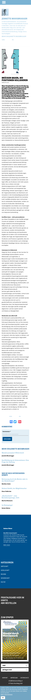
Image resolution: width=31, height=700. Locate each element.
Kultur (3, 582)
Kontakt (5, 678)
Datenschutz (24, 678)
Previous (2, 542)
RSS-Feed (2, 611)
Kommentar (7, 431)
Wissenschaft (5, 578)
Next (28, 542)
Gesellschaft (5, 570)
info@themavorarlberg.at (16, 681)
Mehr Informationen (6, 694)
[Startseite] (25, 2)
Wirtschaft (4, 566)
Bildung (3, 574)
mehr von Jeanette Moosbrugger (14, 36)
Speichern (7, 439)
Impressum (14, 678)
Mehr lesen (6, 545)
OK (3, 697)
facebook (6, 610)
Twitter (10, 610)
